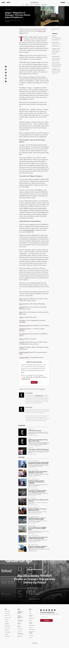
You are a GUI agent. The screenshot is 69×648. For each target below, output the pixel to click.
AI (23, 4)
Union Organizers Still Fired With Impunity (38, 449)
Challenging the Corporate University (21, 633)
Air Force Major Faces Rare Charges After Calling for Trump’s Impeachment (56, 59)
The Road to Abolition (19, 623)
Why (20, 299)
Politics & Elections (34, 460)
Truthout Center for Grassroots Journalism (32, 632)
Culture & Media (7, 611)
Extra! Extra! (22, 334)
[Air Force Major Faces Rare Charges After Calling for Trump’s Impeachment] (22, 539)
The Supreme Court (23, 325)
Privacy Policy (31, 627)
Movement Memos (20, 628)
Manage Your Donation (31, 616)
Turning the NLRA (23, 357)
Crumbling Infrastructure (39, 395)
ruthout (18, 20)
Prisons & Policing (34, 489)
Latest (3, 2)
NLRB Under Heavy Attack (34, 430)
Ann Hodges (14, 20)
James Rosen (31, 445)
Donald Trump (44, 4)
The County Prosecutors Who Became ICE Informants (38, 500)
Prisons (27, 4)
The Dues (21, 339)
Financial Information (32, 625)
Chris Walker (31, 476)
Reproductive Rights (8, 632)
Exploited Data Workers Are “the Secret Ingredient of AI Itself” (37, 509)
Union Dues (22, 342)
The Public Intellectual (19, 626)
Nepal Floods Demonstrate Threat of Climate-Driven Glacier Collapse (56, 72)
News (29, 438)
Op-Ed (29, 489)
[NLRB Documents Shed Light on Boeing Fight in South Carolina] (22, 441)
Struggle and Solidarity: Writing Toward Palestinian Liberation (20, 612)
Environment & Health (35, 479)
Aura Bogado (31, 504)
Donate (63, 2)
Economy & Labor (36, 507)
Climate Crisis (37, 4)
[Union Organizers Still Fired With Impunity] (22, 451)
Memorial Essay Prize (32, 629)
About (8, 2)
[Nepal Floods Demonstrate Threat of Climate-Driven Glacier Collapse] (22, 520)
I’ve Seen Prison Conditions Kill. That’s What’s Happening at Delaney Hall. (56, 45)
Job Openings (31, 635)
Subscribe (30, 620)
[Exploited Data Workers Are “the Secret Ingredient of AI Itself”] (22, 510)
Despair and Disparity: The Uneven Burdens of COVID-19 (20, 617)
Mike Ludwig (31, 533)
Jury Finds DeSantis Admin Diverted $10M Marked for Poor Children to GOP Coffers (38, 463)
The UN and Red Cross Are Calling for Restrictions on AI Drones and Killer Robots (56, 39)
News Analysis (8, 9)
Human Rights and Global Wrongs (20, 620)
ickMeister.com (35, 435)
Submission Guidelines (31, 623)
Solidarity (21, 307)
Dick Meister (31, 435)
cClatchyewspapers (37, 445)
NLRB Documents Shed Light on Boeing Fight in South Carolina (37, 440)
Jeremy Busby (31, 495)
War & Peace (33, 525)
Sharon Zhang (31, 467)
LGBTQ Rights (7, 623)
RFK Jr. (31, 4)
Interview (30, 507)
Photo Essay (30, 447)
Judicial (21, 304)
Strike (20, 312)
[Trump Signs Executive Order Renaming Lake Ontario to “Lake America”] (22, 473)
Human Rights (7, 619)
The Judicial (22, 329)
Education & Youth (7, 615)
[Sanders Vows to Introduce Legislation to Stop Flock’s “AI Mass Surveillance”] (22, 548)
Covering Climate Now (20, 636)
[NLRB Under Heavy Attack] (22, 432)
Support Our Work (31, 618)
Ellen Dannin (8, 20)
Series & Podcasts (7, 636)
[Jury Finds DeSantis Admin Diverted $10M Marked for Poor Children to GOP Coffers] (22, 464)
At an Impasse (22, 320)
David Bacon (31, 454)
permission (42, 389)
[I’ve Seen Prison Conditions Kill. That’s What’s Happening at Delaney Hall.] (22, 492)
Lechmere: (21, 347)
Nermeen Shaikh (31, 514)
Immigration (33, 498)
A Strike (21, 317)
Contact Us (30, 637)
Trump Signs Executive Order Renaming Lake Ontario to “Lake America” (37, 472)
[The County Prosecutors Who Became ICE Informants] (22, 501)
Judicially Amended (23, 352)
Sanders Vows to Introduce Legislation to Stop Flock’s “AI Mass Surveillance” (37, 547)
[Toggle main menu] (67, 2)
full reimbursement (29, 230)
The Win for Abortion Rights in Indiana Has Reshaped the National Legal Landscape (56, 65)
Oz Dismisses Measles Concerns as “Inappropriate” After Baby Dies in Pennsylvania (56, 52)
